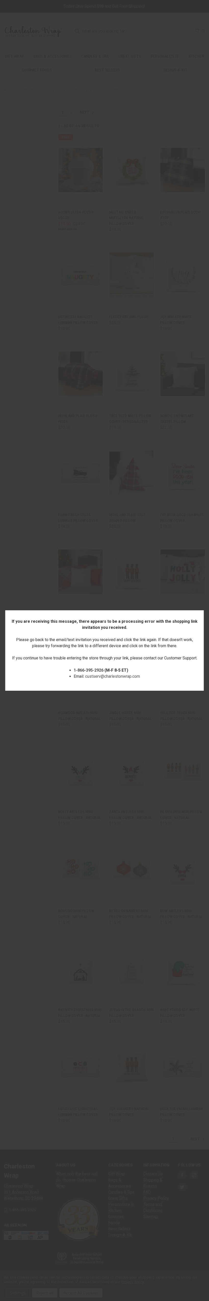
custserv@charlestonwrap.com (112, 676)
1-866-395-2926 (88, 670)
